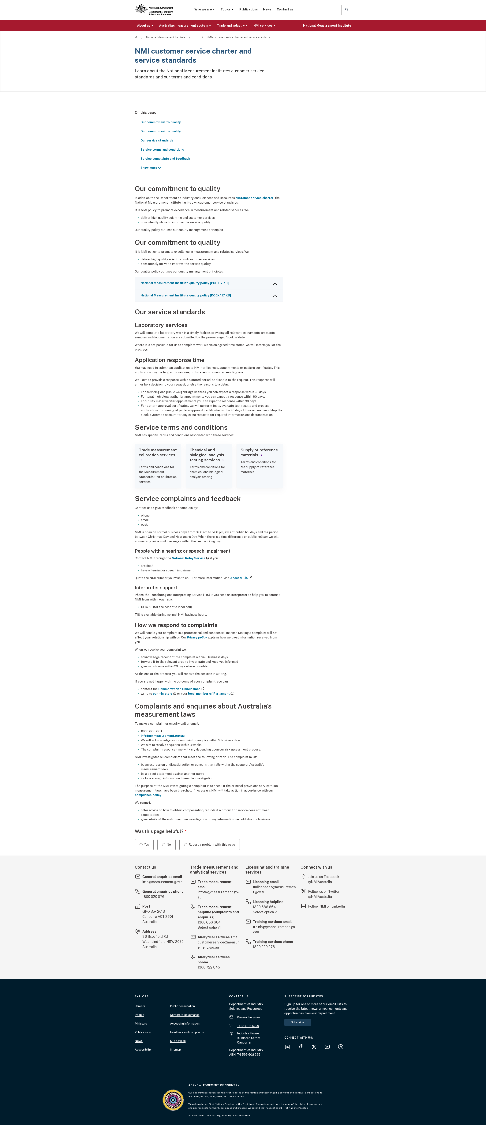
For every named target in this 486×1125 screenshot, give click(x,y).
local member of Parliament (211, 693)
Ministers (141, 1023)
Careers (140, 1006)
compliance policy (148, 795)
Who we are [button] (203, 9)
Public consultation (182, 1006)
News (267, 9)
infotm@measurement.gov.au (163, 736)
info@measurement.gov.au (163, 882)
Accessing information (185, 1023)
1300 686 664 (209, 922)
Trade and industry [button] (231, 25)
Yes (146, 844)
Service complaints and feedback (165, 158)
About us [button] (143, 25)
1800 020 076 (153, 897)
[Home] (154, 6)
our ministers (164, 693)
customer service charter (255, 198)
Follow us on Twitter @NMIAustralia (324, 894)
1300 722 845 (209, 967)
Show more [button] (148, 168)
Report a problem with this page (212, 844)
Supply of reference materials (259, 452)
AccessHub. (241, 578)
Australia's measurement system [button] (183, 25)
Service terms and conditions (162, 149)
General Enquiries (248, 1017)
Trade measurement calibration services (158, 452)
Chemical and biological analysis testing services (207, 455)
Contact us (285, 9)
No (169, 844)
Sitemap (175, 1049)
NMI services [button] (262, 25)
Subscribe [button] (297, 1022)
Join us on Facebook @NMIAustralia (323, 879)
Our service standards (156, 140)
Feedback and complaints (187, 1032)
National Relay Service (190, 558)
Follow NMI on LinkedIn (326, 906)
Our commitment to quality (160, 122)
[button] (346, 10)
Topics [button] (225, 9)
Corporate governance (185, 1014)
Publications (248, 9)
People (139, 1014)
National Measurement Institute (327, 25)
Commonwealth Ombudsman (181, 689)
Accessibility (143, 1049)
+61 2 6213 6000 (248, 1025)
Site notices (178, 1040)
